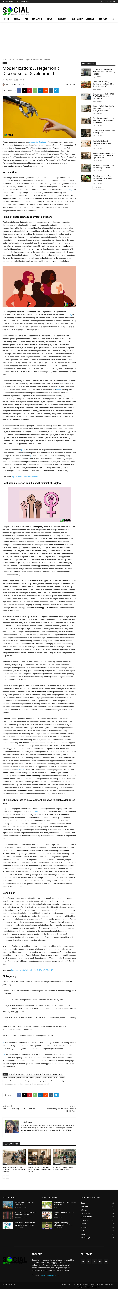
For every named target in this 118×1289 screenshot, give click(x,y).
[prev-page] (4, 1177)
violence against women (11, 1084)
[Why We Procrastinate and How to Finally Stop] (86, 133)
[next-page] (7, 1177)
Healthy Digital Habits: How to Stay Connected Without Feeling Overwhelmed (103, 108)
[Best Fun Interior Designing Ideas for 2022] (8, 1205)
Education (57, 1163)
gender (38, 1077)
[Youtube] (114, 1)
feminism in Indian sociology (53, 1074)
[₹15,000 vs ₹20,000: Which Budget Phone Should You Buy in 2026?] (86, 72)
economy (68, 189)
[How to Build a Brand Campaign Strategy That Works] (86, 143)
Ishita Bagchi (11, 84)
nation (58, 390)
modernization (8, 1081)
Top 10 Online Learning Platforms (24, 477)
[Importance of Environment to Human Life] (47, 1205)
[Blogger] (83, 1261)
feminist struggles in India (25, 1077)
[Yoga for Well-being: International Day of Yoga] (47, 1225)
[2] (31, 456)
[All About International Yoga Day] (47, 1215)
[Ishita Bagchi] (4, 84)
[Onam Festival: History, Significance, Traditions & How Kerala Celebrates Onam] (86, 84)
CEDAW (11, 1074)
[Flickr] (94, 1261)
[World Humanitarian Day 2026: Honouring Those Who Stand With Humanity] (14, 1157)
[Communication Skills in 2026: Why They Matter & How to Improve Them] (86, 96)
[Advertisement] (59, 39)
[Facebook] (101, 1)
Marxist (21, 770)
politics (65, 1081)
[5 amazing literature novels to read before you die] (8, 1215)
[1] (22, 450)
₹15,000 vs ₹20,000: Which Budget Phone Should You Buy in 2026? (104, 72)
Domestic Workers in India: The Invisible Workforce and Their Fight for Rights (39, 1169)
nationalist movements (53, 1081)
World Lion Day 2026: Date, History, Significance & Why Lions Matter (102, 178)
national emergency (37, 1081)
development (20, 1074)
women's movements (41, 1084)
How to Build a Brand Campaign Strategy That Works (102, 143)
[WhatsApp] (35, 90)
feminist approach (9, 1077)
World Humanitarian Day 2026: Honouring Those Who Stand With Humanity (14, 1169)
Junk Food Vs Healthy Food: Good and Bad (19, 1109)
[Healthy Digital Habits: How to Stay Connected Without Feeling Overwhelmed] (86, 108)
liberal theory (47, 1077)
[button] (112, 19)
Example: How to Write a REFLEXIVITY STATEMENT (32, 970)
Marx (56, 1077)
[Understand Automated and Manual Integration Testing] (8, 1225)
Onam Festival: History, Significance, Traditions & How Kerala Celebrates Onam (104, 84)
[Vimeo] (111, 1)
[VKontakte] (106, 1261)
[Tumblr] (51, 90)
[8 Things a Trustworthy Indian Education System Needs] (64, 1157)
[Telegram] (56, 90)
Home (5, 60)
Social (10, 60)
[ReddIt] (45, 90)
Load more (97, 188)
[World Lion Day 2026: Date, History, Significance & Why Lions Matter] (86, 178)
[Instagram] (104, 1)
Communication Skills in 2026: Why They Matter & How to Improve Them (103, 96)
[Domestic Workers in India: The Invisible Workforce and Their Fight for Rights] (39, 1157)
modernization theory (38, 142)
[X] (107, 1)
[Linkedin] (40, 90)
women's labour (26, 1084)
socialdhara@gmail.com (50, 1275)
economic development (34, 1074)
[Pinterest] (29, 90)
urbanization (38, 812)
